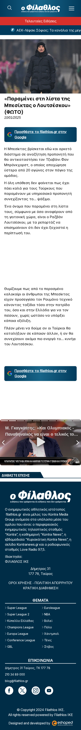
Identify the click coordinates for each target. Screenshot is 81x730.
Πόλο (48, 627)
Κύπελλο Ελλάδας (20, 620)
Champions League (20, 627)
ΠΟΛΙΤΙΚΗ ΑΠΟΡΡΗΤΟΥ (53, 583)
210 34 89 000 (15, 674)
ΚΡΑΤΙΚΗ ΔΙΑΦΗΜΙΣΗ (40, 588)
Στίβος (49, 646)
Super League (17, 608)
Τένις (48, 640)
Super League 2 (18, 614)
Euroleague (52, 608)
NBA (47, 614)
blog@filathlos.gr (16, 681)
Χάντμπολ (51, 633)
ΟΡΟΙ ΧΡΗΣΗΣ (21, 583)
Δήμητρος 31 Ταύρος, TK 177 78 (27, 668)
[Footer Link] (9, 690)
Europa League (17, 633)
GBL (10, 646)
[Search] (9, 8)
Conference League (21, 640)
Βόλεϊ (48, 620)
